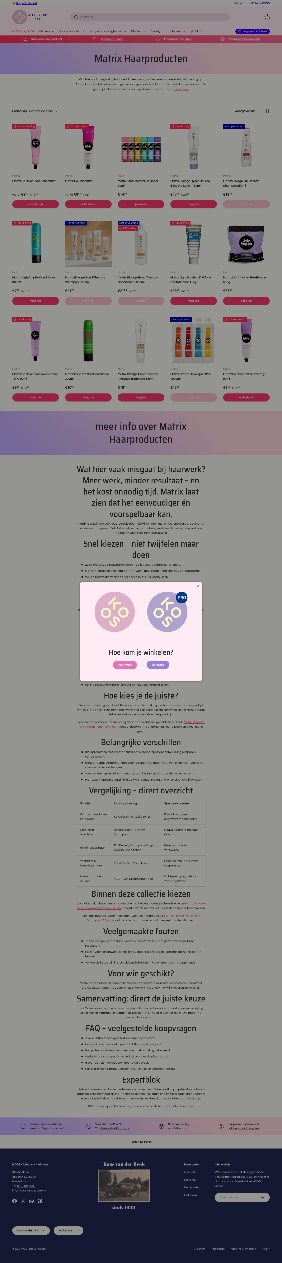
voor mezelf (125, 664)
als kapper (158, 664)
